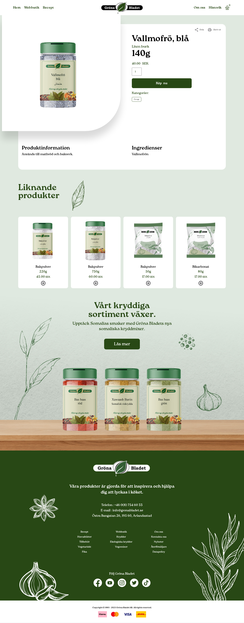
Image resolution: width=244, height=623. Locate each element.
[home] (122, 7)
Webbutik (31, 7)
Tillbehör (84, 542)
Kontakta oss (158, 537)
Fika (84, 552)
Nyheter (158, 542)
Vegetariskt (84, 547)
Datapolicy (159, 552)
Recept (48, 7)
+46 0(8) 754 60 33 (128, 505)
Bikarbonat (200, 266)
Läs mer (122, 344)
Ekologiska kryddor (121, 542)
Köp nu (161, 83)
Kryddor (121, 537)
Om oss (199, 7)
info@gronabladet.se (127, 510)
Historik (215, 7)
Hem (17, 7)
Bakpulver (43, 266)
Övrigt (136, 99)
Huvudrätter (84, 537)
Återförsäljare (159, 547)
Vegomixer (121, 547)
